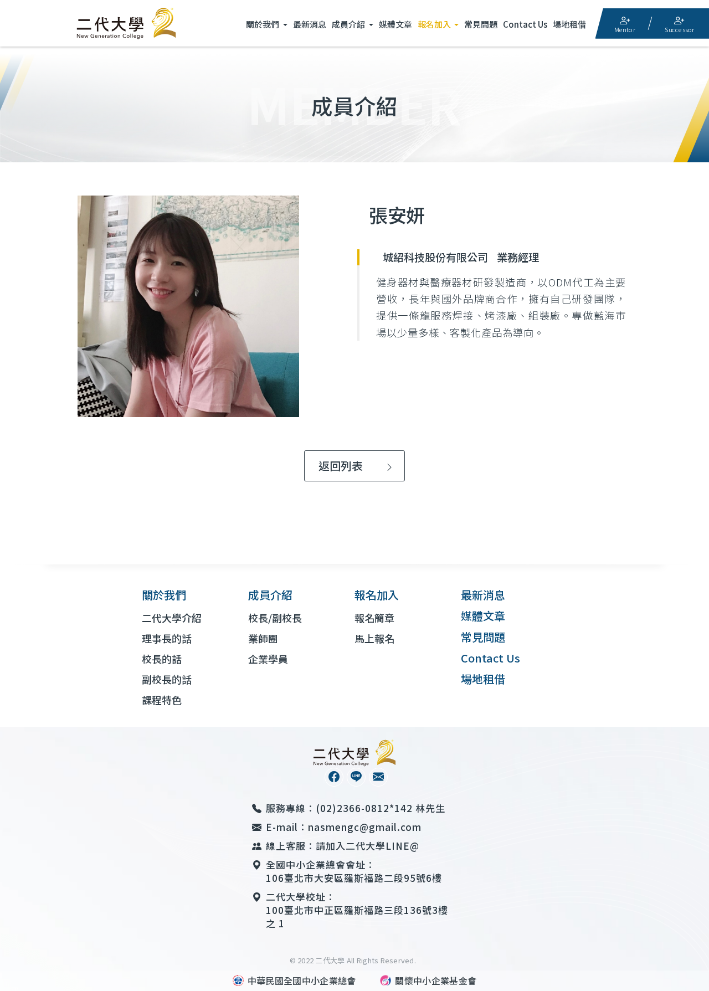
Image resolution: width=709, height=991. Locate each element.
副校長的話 (167, 679)
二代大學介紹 (172, 617)
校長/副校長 (275, 617)
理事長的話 (167, 638)
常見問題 (480, 24)
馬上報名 (374, 638)
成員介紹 (349, 24)
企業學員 (268, 658)
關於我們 (263, 24)
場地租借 (569, 24)
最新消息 (309, 24)
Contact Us (525, 24)
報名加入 (435, 24)
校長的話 (162, 658)
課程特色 (162, 699)
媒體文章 (395, 24)
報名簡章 (374, 617)
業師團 (263, 638)
